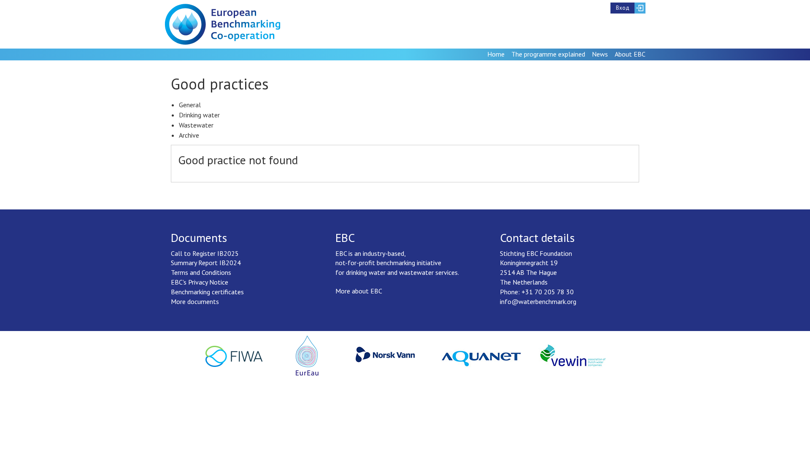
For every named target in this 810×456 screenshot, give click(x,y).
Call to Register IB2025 (205, 253)
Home (496, 54)
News (600, 54)
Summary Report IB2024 (206, 262)
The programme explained (548, 54)
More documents (195, 301)
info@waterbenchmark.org (538, 301)
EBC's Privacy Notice (199, 282)
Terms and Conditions (201, 272)
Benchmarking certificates (207, 292)
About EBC (630, 54)
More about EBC (358, 291)
